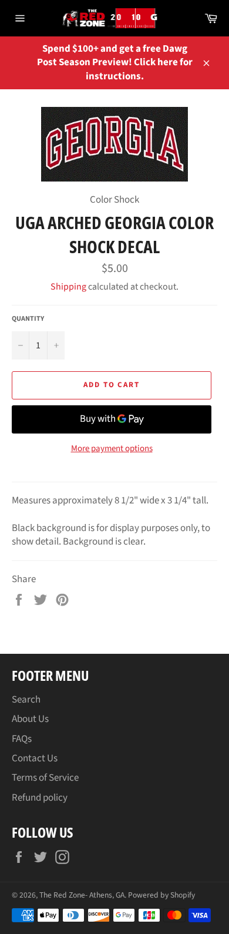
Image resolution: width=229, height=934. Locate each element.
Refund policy (40, 798)
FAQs (22, 739)
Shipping (68, 286)
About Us (30, 719)
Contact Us (35, 758)
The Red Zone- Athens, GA (81, 895)
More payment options (112, 449)
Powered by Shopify (161, 895)
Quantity (28, 319)
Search (26, 700)
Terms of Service (45, 778)
